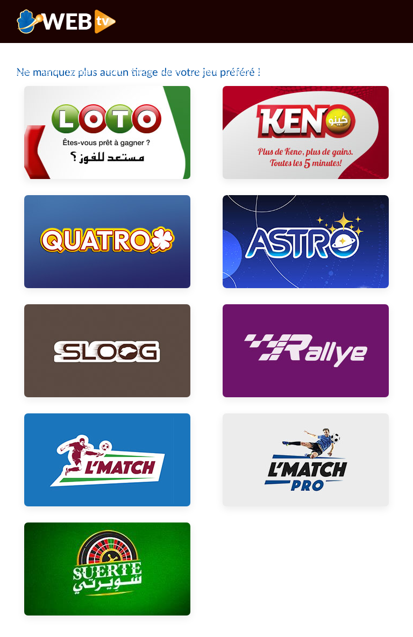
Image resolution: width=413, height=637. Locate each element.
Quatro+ (81, 72)
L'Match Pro (246, 72)
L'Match (203, 72)
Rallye (171, 72)
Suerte (286, 72)
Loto (24, 72)
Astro (114, 72)
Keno (49, 72)
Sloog (142, 72)
